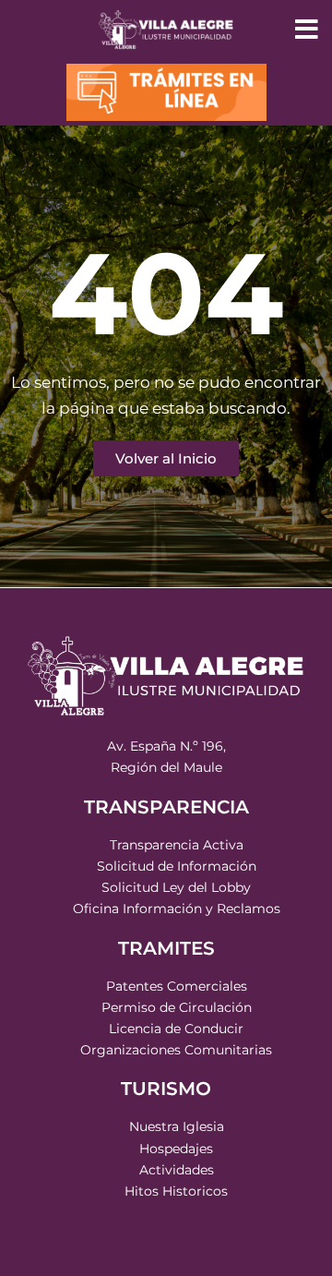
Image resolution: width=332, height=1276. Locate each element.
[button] (306, 29)
